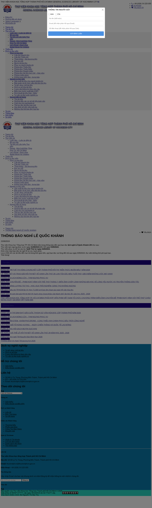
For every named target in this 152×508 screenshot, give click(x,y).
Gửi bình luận (76, 34)
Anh (52, 14)
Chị (58, 14)
